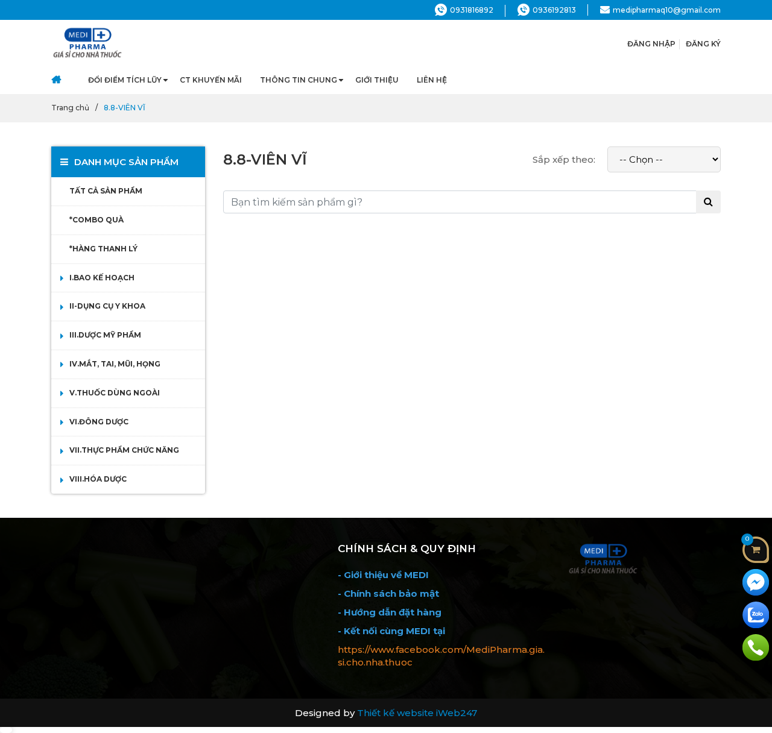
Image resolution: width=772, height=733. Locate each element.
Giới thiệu (377, 79)
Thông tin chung (298, 79)
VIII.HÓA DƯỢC (98, 478)
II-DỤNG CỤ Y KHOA (107, 305)
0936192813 (554, 9)
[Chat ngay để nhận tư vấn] (755, 581)
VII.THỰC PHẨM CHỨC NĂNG (124, 450)
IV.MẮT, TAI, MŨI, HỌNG (114, 363)
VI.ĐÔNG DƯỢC (98, 421)
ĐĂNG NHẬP (651, 43)
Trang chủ (70, 107)
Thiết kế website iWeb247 (417, 713)
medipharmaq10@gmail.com (667, 9)
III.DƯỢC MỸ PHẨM (105, 334)
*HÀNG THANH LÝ (103, 248)
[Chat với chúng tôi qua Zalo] (755, 614)
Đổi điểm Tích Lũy (125, 79)
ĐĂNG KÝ (703, 43)
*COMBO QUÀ (96, 219)
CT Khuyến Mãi (211, 79)
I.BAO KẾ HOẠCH (101, 277)
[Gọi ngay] (755, 646)
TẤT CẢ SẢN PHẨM (105, 190)
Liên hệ (432, 79)
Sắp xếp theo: (564, 159)
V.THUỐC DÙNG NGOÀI (114, 392)
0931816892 (471, 9)
